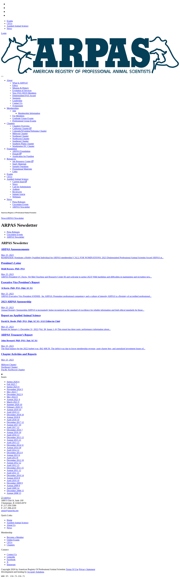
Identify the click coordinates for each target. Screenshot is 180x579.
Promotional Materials (22, 169)
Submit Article (18, 194)
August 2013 (13, 455)
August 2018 (13, 417)
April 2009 (12, 488)
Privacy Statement (87, 569)
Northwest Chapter (20, 138)
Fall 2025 (11, 384)
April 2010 (12, 480)
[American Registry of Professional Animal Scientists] (6, 498)
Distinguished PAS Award (24, 95)
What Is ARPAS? (20, 83)
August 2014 (13, 447)
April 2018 (12, 420)
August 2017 (13, 425)
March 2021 (12, 402)
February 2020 (13, 407)
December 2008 (14, 490)
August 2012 (13, 463)
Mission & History (20, 88)
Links (14, 171)
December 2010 (14, 475)
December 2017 (14, 422)
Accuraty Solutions (35, 572)
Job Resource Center (21, 161)
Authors (16, 189)
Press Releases (18, 202)
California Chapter (20, 128)
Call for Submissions (21, 186)
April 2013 (12, 458)
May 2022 (11, 397)
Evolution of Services (22, 90)
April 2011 (12, 473)
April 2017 (12, 427)
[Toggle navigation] (2, 76)
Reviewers (17, 192)
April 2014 (12, 450)
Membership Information (29, 113)
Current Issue (18, 181)
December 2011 (14, 468)
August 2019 (13, 409)
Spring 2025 (12, 387)
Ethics (15, 85)
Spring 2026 (12, 382)
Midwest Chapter (20, 133)
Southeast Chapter (20, 141)
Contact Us (17, 103)
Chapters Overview (21, 126)
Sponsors (16, 98)
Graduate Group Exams (22, 118)
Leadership (17, 100)
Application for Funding (23, 156)
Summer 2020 (13, 404)
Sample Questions (20, 166)
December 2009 (14, 483)
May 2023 (11, 392)
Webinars (16, 197)
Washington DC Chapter (23, 146)
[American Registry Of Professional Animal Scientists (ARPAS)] (90, 73)
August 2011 (13, 470)
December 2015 (14, 437)
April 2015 (12, 442)
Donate (15, 154)
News (15, 184)
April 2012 (12, 465)
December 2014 (14, 445)
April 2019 (12, 412)
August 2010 (13, 478)
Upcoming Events (20, 204)
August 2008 (13, 493)
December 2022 (14, 394)
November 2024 (14, 389)
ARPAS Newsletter (21, 207)
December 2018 (14, 414)
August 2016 (13, 432)
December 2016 (14, 430)
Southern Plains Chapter (23, 143)
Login (3, 33)
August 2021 (13, 399)
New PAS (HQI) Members (24, 93)
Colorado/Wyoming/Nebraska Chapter (29, 131)
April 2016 (12, 435)
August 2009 (13, 485)
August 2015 (13, 440)
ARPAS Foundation (21, 151)
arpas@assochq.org (9, 510)
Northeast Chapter (20, 136)
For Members (18, 116)
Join (14, 111)
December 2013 (14, 452)
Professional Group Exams (24, 121)
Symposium (17, 105)
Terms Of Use (72, 569)
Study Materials (19, 164)
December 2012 (14, 460)
